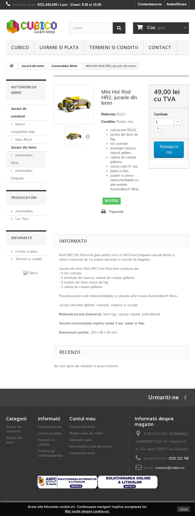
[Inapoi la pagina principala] (11, 66)
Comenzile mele (82, 427)
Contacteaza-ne (150, 4)
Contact (160, 47)
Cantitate (161, 114)
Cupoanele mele (82, 453)
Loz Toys (21, 219)
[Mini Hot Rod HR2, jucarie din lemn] (73, 136)
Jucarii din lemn (24, 147)
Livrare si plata (59, 47)
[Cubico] (34, 27)
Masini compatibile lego (23, 128)
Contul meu (82, 419)
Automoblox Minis (22, 159)
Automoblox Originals (22, 174)
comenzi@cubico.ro (169, 468)
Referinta (108, 114)
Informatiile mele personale (91, 446)
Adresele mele (81, 440)
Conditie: (108, 121)
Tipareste (116, 212)
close (184, 509)
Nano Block (23, 139)
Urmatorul (87, 136)
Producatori (24, 197)
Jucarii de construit (18, 112)
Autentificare (176, 4)
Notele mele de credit (86, 433)
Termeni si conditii (113, 47)
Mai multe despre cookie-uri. (87, 511)
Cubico (20, 47)
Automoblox (23, 211)
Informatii (21, 237)
